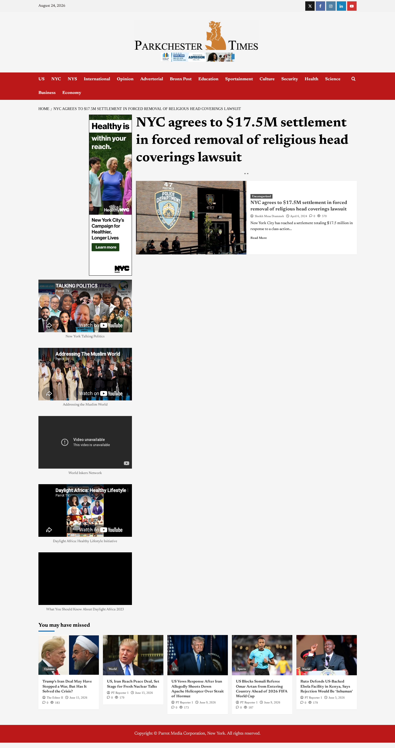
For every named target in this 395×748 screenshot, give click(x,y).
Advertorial (151, 79)
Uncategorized (261, 196)
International (97, 79)
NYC (56, 79)
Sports (242, 668)
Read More (258, 238)
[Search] (353, 79)
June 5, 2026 (337, 697)
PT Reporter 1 (120, 692)
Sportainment (239, 79)
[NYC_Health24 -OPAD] (110, 195)
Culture (267, 79)
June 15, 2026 (78, 697)
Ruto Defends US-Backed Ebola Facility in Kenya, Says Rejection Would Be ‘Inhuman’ (326, 686)
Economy (71, 93)
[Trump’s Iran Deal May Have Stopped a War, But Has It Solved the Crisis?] (68, 655)
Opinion (125, 79)
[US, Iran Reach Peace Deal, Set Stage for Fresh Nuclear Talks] (133, 655)
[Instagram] (331, 6)
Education (208, 79)
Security (289, 79)
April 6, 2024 (298, 216)
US (41, 79)
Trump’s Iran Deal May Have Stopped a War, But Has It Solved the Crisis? (67, 686)
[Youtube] (352, 6)
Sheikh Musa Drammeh (269, 216)
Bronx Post (181, 79)
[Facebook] (320, 6)
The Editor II (55, 697)
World (113, 668)
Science (332, 79)
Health (311, 79)
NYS (72, 79)
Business (47, 93)
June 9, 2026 (208, 702)
